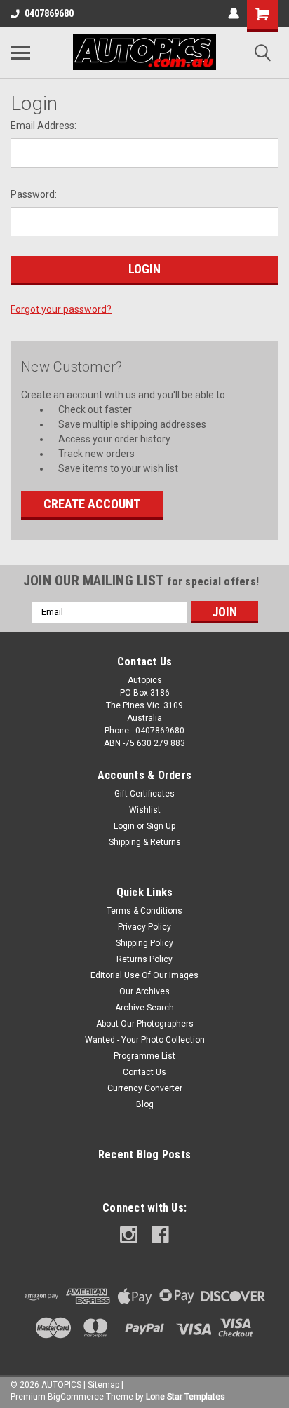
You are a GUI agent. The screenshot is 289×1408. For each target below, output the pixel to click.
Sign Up (161, 826)
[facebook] (160, 1234)
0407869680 (49, 13)
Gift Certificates (144, 794)
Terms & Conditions (144, 911)
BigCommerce (76, 1397)
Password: (34, 194)
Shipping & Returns (145, 842)
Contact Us (144, 1072)
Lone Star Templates (185, 1397)
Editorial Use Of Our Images (144, 975)
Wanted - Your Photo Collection (145, 1040)
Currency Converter (144, 1088)
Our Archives (144, 991)
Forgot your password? (61, 309)
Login (124, 826)
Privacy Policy (144, 927)
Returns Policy (144, 959)
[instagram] (128, 1234)
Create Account (91, 503)
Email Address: (43, 125)
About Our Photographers (145, 1024)
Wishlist (145, 810)
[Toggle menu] (20, 52)
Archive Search (144, 1008)
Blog (145, 1104)
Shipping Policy (144, 943)
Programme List (144, 1056)
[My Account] (233, 13)
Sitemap (103, 1385)
